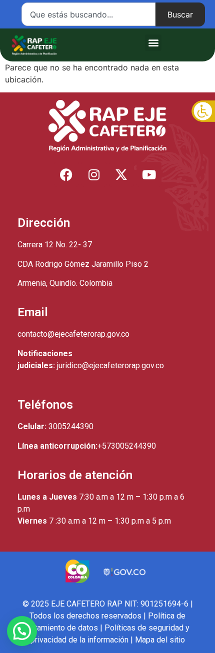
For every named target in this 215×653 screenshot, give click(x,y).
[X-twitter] (121, 174)
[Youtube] (149, 174)
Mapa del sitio (160, 640)
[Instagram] (94, 174)
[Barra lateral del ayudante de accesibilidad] (203, 112)
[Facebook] (66, 174)
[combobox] (89, 14)
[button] (153, 42)
